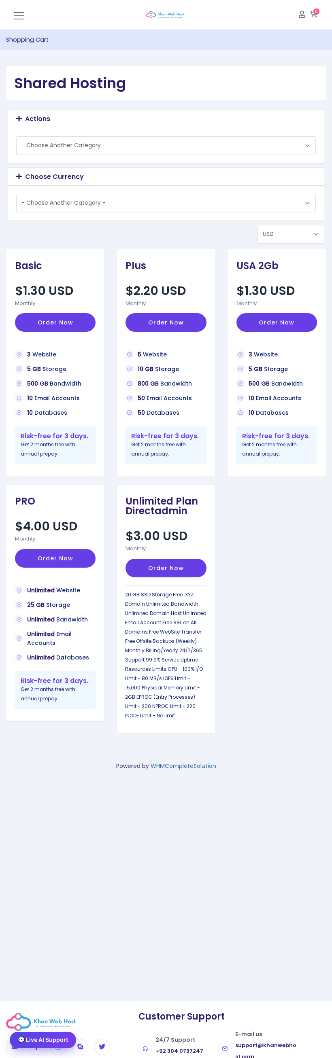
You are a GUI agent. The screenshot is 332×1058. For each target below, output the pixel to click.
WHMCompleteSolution (183, 766)
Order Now (55, 322)
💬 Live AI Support (43, 1039)
